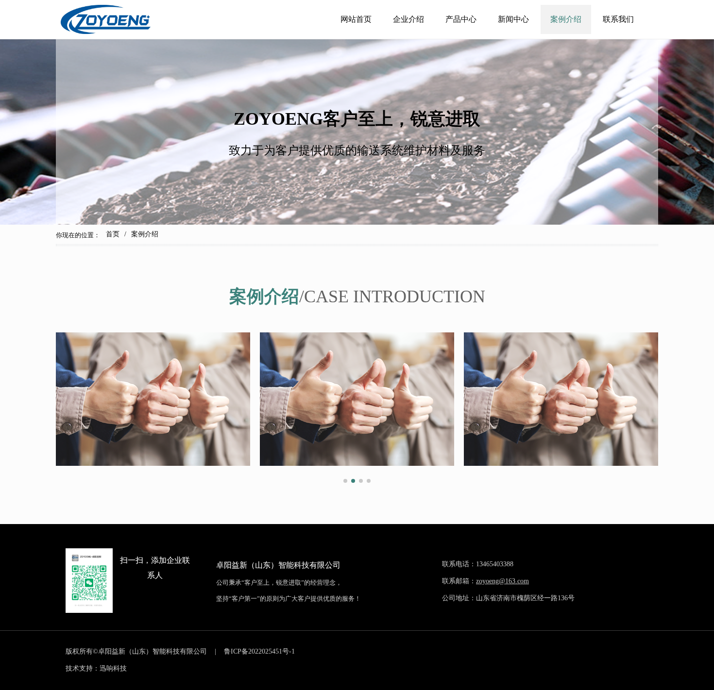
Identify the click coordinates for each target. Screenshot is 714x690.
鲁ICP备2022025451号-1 (259, 651)
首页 (112, 234)
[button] (345, 481)
